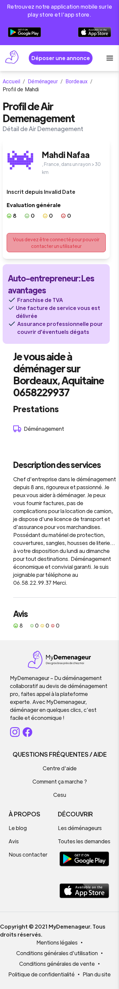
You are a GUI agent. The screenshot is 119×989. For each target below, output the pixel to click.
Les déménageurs (80, 827)
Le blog (18, 827)
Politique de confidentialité (41, 974)
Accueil (11, 81)
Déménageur (43, 81)
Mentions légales (57, 942)
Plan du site (97, 974)
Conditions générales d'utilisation (57, 953)
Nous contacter (28, 854)
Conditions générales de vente (57, 963)
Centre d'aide (60, 768)
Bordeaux (76, 81)
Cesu (59, 794)
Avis (14, 841)
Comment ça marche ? (59, 781)
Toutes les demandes (84, 841)
